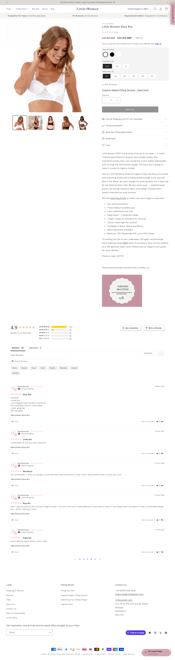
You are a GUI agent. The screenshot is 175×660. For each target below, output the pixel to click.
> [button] (100, 559)
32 (107, 76)
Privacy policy (100, 654)
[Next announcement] (168, 2)
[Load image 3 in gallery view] (35, 123)
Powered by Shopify (73, 654)
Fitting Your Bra (67, 590)
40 (144, 76)
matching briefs (118, 198)
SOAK (125, 243)
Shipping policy (128, 654)
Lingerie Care (67, 604)
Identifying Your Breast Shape (74, 600)
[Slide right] (93, 123)
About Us (10, 604)
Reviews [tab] (15, 348)
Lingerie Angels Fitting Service (74, 595)
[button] (9, 9)
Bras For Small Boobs (15, 613)
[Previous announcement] (7, 2)
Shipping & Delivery (15, 590)
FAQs (8, 600)
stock (74, 368)
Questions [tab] (33, 348)
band (24, 368)
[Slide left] (9, 123)
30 (153, 76)
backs (52, 368)
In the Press (11, 618)
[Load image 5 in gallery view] (51, 123)
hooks (16, 373)
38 (135, 76)
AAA (108, 66)
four (34, 368)
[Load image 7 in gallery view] (82, 123)
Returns (9, 595)
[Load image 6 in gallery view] (66, 123)
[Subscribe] (49, 632)
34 (117, 76)
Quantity (105, 95)
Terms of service (114, 654)
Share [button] (16, 421)
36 (126, 76)
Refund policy (88, 654)
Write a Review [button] (155, 328)
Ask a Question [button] (131, 328)
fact (43, 368)
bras (15, 368)
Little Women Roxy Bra (20, 415)
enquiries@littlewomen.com (129, 594)
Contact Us (11, 609)
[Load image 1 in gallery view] (20, 123)
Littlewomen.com (123, 600)
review (63, 368)
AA (118, 66)
